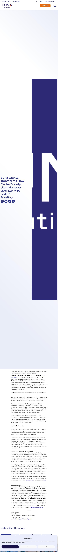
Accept (10, 547)
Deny (28, 547)
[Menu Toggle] (55, 6)
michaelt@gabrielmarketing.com (23, 519)
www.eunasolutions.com (36, 507)
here (44, 480)
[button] (2, 201)
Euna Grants (29, 480)
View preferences (46, 547)
